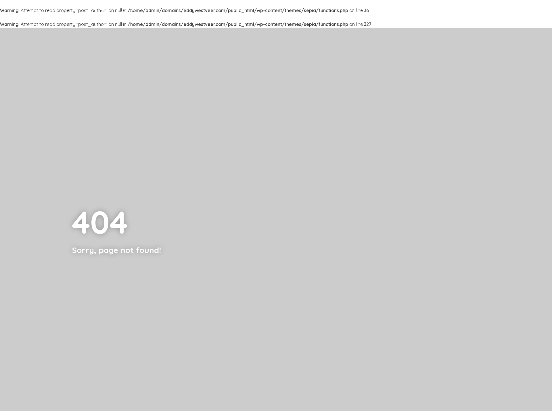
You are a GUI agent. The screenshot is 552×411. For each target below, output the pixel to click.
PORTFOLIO (404, 11)
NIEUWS (430, 11)
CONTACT (455, 11)
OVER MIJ (376, 11)
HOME (354, 11)
